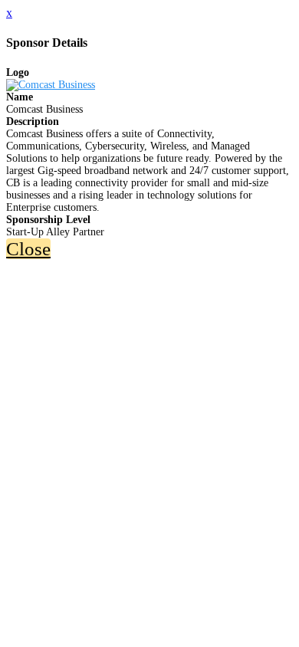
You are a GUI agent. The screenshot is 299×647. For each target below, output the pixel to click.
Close (28, 248)
